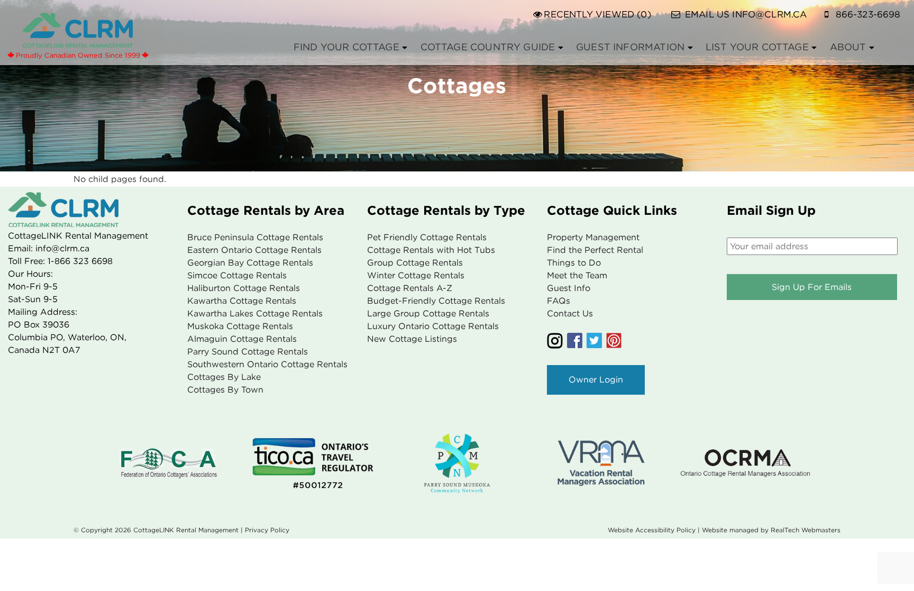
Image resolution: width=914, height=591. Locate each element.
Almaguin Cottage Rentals (242, 339)
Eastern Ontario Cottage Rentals (254, 250)
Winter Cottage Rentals (415, 275)
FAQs (558, 301)
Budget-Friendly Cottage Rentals (436, 301)
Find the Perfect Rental (595, 250)
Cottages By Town (225, 390)
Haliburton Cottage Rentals (243, 288)
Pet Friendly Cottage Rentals (427, 237)
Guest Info (568, 288)
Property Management (593, 237)
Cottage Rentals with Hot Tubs (431, 250)
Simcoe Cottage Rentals (237, 275)
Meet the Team (577, 275)
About (848, 46)
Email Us (746, 14)
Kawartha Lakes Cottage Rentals (255, 313)
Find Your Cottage (346, 46)
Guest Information (630, 46)
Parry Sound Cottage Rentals (247, 352)
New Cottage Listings (412, 339)
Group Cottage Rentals (415, 263)
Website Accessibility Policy (652, 530)
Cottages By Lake (224, 377)
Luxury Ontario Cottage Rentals (433, 326)
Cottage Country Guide (488, 46)
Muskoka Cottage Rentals (240, 326)
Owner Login (596, 380)
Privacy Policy (267, 530)
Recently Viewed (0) (597, 14)
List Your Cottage (757, 46)
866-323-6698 (868, 14)
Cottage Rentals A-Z (409, 288)
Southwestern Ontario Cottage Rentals (267, 364)
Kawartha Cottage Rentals (241, 301)
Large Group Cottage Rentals (428, 313)
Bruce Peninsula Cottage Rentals (255, 237)
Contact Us (570, 313)
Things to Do (574, 263)
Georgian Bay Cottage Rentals (250, 263)
